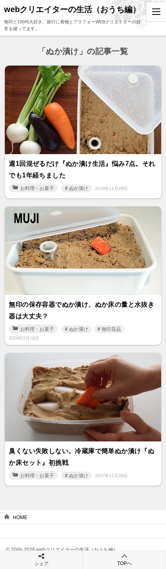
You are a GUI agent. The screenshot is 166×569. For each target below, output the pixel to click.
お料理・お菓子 (37, 188)
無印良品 (111, 329)
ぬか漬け (78, 188)
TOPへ (124, 563)
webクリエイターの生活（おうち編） (72, 9)
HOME (20, 517)
